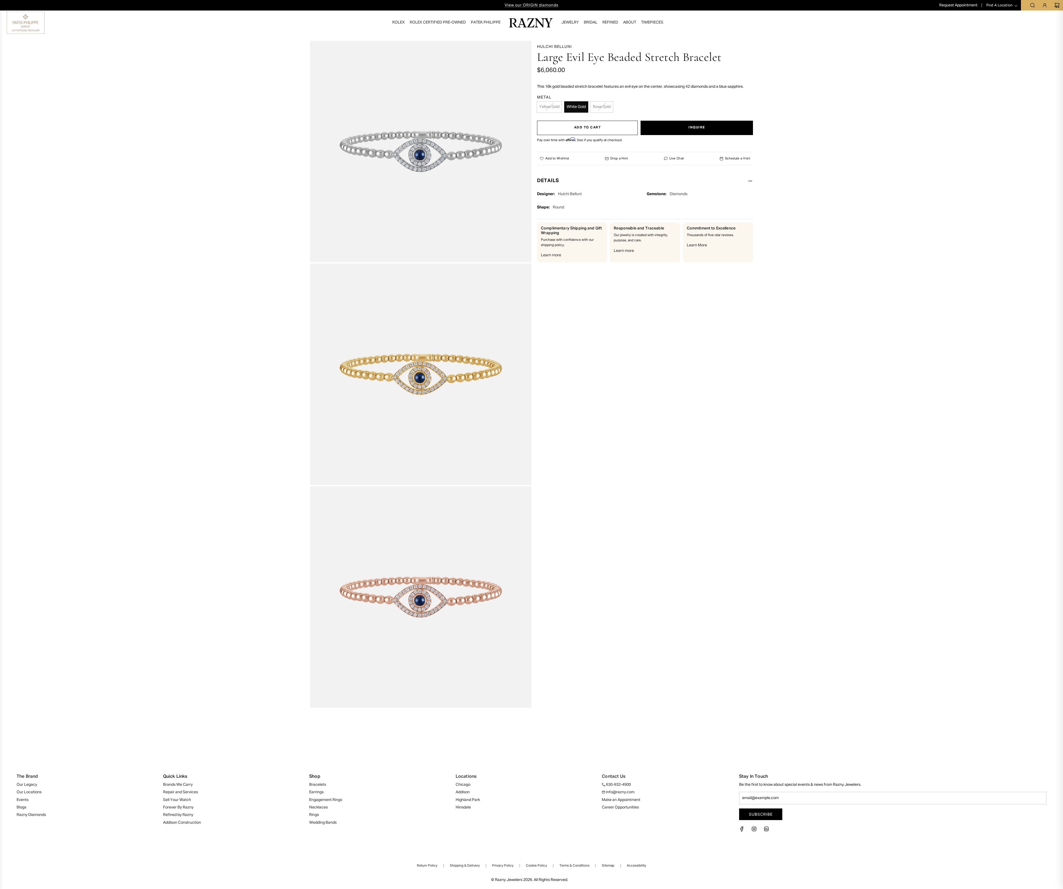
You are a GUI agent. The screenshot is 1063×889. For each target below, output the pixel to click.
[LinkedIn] (766, 830)
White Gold (576, 107)
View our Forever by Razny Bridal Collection (531, 5)
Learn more (551, 255)
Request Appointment (958, 5)
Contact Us (613, 776)
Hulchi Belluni (554, 47)
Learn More (697, 245)
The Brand (27, 776)
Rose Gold (602, 107)
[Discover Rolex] (1033, 23)
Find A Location (999, 5)
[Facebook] (743, 830)
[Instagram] (754, 830)
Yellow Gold (549, 107)
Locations (466, 776)
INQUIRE (696, 127)
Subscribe (761, 814)
